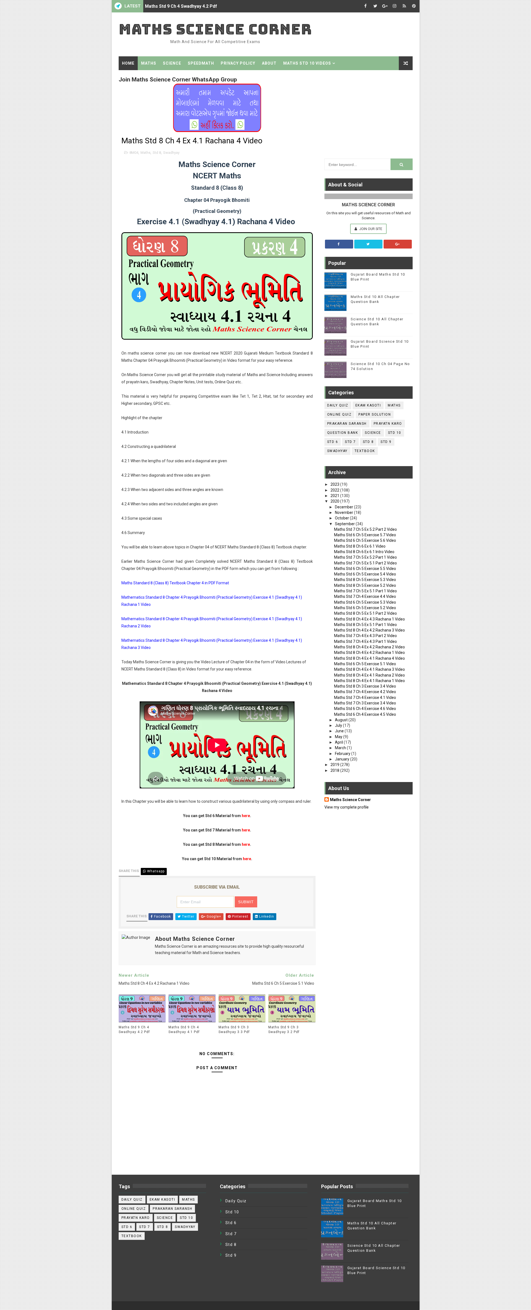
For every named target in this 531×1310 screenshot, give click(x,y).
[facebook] (365, 6)
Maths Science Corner (215, 29)
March (341, 748)
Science (172, 63)
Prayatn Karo (388, 424)
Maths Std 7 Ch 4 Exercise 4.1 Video (365, 697)
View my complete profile (346, 807)
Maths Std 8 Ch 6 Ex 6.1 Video (360, 546)
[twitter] (375, 6)
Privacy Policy (238, 63)
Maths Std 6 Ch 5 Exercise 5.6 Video (365, 540)
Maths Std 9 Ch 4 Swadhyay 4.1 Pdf (184, 1029)
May (339, 737)
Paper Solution (374, 414)
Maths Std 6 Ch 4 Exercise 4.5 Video (365, 714)
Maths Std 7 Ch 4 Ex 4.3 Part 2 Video (365, 635)
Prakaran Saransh (347, 424)
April (339, 742)
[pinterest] (414, 6)
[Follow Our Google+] (398, 244)
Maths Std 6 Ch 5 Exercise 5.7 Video (365, 535)
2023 (335, 484)
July (339, 725)
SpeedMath (201, 63)
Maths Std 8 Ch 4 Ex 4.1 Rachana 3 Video (369, 669)
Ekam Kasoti (368, 405)
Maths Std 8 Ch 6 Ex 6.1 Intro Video (364, 552)
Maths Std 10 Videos (307, 63)
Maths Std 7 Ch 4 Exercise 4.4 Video (365, 596)
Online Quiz (339, 414)
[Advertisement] (368, 112)
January (342, 759)
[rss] (404, 6)
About (269, 63)
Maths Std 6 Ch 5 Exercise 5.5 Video (365, 568)
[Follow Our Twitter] (368, 244)
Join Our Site (370, 229)
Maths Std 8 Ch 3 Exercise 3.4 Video (365, 686)
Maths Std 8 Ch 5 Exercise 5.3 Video (365, 579)
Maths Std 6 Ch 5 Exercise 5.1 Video (365, 664)
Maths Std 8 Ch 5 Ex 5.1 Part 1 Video (365, 624)
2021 (335, 495)
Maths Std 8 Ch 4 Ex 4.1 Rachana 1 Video (369, 680)
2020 (335, 501)
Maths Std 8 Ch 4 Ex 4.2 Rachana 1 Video (369, 652)
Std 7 (350, 442)
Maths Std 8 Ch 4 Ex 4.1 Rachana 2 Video (369, 675)
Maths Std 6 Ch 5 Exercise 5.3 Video (365, 602)
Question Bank (342, 433)
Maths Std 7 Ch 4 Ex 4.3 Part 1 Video (365, 641)
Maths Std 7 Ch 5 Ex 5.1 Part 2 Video (365, 563)
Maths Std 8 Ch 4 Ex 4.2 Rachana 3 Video (369, 630)
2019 (335, 764)
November (344, 512)
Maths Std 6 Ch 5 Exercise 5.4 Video (365, 574)
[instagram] (395, 6)
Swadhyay (171, 152)
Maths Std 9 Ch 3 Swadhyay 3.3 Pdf (234, 1029)
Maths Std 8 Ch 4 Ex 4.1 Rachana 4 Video (369, 658)
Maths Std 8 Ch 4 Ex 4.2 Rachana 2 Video (369, 647)
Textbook (365, 451)
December (344, 507)
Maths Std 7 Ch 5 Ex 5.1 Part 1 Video (365, 591)
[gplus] (385, 6)
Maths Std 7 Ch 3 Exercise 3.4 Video (365, 703)
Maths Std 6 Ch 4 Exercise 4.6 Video (365, 708)
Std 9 (386, 442)
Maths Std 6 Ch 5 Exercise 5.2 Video (365, 608)
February (343, 753)
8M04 (133, 152)
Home (128, 63)
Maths (148, 63)
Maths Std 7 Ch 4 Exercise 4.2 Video (365, 692)
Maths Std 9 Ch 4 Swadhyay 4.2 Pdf (181, 6)
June (340, 731)
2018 (335, 770)
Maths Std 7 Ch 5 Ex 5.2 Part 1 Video (365, 557)
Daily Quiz (337, 405)
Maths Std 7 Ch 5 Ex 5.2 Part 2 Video (365, 529)
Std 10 (394, 433)
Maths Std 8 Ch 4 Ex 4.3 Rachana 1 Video (369, 619)
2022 (335, 490)
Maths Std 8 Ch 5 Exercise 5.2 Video (365, 585)
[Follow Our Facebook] (339, 244)
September (345, 524)
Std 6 (332, 442)
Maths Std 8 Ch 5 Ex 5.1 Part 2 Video (365, 613)
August (341, 720)
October (342, 518)
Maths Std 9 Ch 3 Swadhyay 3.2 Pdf (284, 1029)
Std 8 (157, 152)
